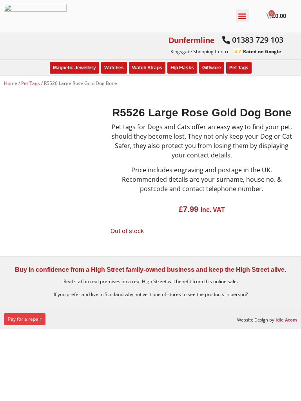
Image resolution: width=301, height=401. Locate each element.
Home (10, 83)
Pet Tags (238, 67)
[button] (242, 15)
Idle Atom (286, 320)
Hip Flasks (182, 67)
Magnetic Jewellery (74, 67)
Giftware (211, 67)
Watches (114, 67)
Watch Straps (147, 67)
